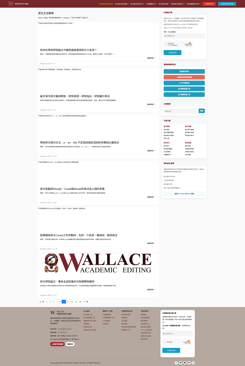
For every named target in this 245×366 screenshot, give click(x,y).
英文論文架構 (163, 4)
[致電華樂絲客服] (193, 362)
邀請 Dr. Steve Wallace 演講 (184, 194)
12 (72, 302)
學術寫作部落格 (146, 327)
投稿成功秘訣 (189, 152)
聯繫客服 (70, 344)
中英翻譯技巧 (150, 4)
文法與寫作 (167, 152)
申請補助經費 (145, 318)
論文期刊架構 (189, 129)
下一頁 (86, 302)
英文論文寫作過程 (121, 4)
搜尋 (201, 111)
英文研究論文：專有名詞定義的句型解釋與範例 (67, 281)
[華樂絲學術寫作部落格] (184, 362)
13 (76, 302)
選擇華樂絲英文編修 (89, 321)
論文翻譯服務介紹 (184, 94)
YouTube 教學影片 (147, 330)
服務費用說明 (184, 71)
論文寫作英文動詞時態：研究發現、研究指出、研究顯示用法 (75, 96)
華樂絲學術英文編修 (22, 4)
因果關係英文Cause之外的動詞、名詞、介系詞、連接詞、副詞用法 (78, 235)
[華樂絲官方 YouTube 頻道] (180, 362)
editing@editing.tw (65, 329)
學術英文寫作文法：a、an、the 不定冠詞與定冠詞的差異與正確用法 (79, 142)
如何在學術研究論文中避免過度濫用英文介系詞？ (68, 50)
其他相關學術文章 (193, 4)
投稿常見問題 (189, 149)
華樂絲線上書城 (146, 336)
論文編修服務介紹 (184, 89)
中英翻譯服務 (107, 315)
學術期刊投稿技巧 (177, 4)
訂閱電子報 (209, 4)
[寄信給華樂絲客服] (189, 362)
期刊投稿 (188, 146)
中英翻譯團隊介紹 (108, 318)
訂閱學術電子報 (146, 333)
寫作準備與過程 (169, 132)
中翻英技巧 (167, 155)
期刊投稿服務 (126, 315)
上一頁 (41, 302)
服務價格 (144, 315)
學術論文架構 (189, 132)
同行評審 (188, 155)
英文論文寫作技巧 (137, 4)
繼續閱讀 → (151, 58)
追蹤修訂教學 (87, 327)
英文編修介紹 (87, 315)
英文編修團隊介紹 (89, 318)
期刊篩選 (124, 324)
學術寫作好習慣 (169, 135)
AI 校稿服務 (106, 321)
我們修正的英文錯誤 (89, 330)
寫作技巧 (166, 146)
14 (80, 302)
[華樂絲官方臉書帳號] (176, 362)
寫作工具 (166, 138)
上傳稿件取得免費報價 (184, 77)
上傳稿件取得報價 (227, 4)
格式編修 (124, 321)
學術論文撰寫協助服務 (129, 327)
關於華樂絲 (144, 321)
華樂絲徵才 (144, 339)
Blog (45, 17)
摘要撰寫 (124, 318)
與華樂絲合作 (126, 330)
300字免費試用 (184, 83)
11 (68, 302)
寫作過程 (166, 129)
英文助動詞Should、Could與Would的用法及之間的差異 (72, 189)
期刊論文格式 (189, 135)
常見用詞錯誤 (168, 149)
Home (40, 17)
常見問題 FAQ (145, 324)
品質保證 (105, 324)
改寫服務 (86, 324)
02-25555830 (62, 332)
